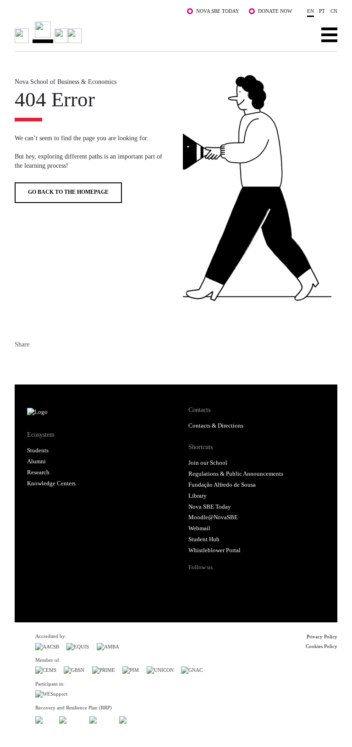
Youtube (265, 583)
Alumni (36, 461)
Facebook (22, 363)
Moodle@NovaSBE (213, 517)
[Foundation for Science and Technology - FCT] (43, 719)
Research (38, 472)
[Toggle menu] (329, 34)
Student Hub (204, 539)
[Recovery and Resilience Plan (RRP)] (70, 719)
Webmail (199, 528)
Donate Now (275, 11)
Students (38, 450)
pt (322, 11)
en (310, 11)
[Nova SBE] (144, 32)
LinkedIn (55, 363)
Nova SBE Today (217, 11)
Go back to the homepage (68, 192)
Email (71, 363)
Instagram (230, 583)
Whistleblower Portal (214, 550)
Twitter (38, 363)
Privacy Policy (322, 636)
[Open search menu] (301, 34)
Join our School (207, 463)
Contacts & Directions (215, 426)
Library (197, 496)
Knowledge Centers (51, 483)
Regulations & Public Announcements (235, 474)
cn (333, 11)
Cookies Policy (321, 646)
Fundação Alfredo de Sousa (222, 485)
